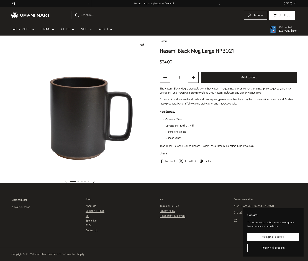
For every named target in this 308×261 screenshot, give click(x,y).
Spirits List (91, 220)
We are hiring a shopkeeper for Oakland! (154, 3)
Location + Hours (95, 210)
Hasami (196, 146)
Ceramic (178, 146)
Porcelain (248, 146)
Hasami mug (209, 146)
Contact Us (92, 230)
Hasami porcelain (226, 146)
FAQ (88, 225)
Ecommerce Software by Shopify (66, 254)
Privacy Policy (167, 210)
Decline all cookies (273, 248)
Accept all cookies (273, 236)
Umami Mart (40, 254)
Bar (87, 215)
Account (259, 15)
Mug (239, 146)
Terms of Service (169, 206)
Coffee (187, 146)
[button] (73, 181)
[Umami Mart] (30, 15)
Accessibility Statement (172, 215)
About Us (91, 206)
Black (169, 146)
